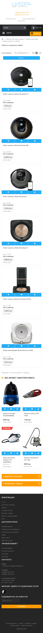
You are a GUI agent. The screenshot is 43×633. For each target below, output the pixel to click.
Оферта (4, 507)
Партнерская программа (10, 532)
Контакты (21, 21)
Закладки (5, 554)
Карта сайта (6, 537)
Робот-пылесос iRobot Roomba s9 (15, 248)
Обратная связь (7, 540)
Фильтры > (21, 58)
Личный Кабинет (7, 548)
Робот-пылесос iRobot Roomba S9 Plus (17, 299)
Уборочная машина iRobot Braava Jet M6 (18, 350)
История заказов (8, 551)
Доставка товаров (8, 505)
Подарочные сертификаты (11, 529)
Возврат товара (7, 513)
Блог (3, 519)
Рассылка (5, 556)
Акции (4, 535)
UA (40, 27)
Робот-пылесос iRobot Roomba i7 (15, 196)
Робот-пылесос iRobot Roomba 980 (16, 145)
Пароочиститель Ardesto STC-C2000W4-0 (9, 460)
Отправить (21, 606)
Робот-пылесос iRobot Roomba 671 (16, 94)
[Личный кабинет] (33, 27)
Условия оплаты (7, 510)
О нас (3, 502)
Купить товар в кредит (9, 516)
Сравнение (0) (11, 19)
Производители (29, 19)
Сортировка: (7, 53)
